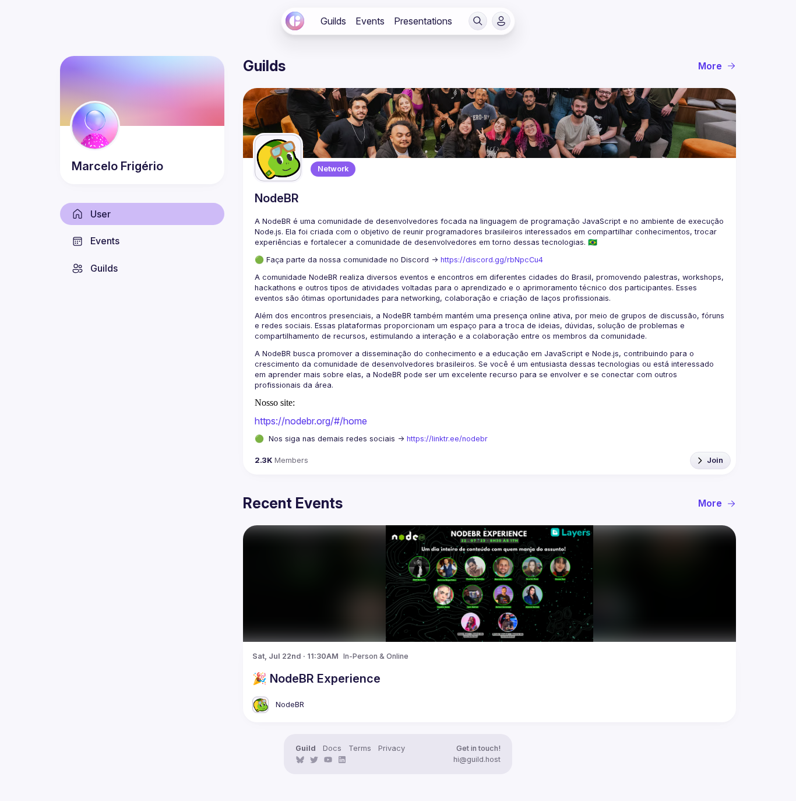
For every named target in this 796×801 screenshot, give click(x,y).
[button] (478, 21)
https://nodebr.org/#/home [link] (311, 421)
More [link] (710, 66)
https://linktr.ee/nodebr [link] (447, 438)
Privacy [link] (391, 748)
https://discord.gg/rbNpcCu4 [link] (492, 259)
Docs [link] (332, 748)
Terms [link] (359, 748)
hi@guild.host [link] (477, 759)
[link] (295, 21)
